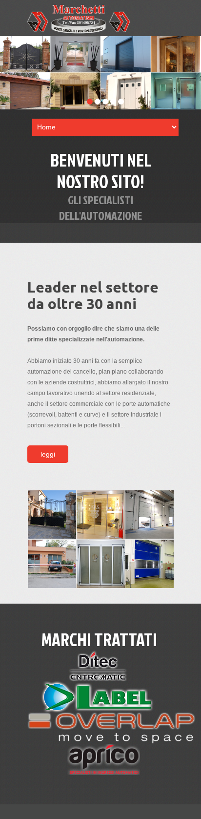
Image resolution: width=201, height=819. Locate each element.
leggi (47, 454)
